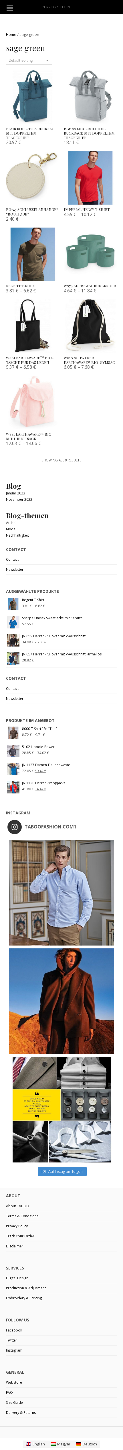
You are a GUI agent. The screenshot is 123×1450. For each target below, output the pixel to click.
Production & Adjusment (26, 1288)
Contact (12, 559)
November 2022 (19, 499)
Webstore (14, 1382)
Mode (10, 529)
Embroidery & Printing (24, 1298)
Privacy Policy (17, 1226)
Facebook (14, 1330)
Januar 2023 (15, 493)
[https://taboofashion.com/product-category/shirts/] (61, 893)
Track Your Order (20, 1236)
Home (11, 34)
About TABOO (17, 1206)
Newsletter (14, 569)
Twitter (11, 1340)
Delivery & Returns (21, 1412)
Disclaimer (14, 1246)
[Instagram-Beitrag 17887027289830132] (61, 1001)
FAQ (9, 1392)
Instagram (14, 1350)
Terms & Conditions (22, 1216)
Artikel (11, 522)
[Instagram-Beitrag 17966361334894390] (61, 1109)
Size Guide (14, 1402)
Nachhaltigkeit (17, 535)
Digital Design (17, 1278)
